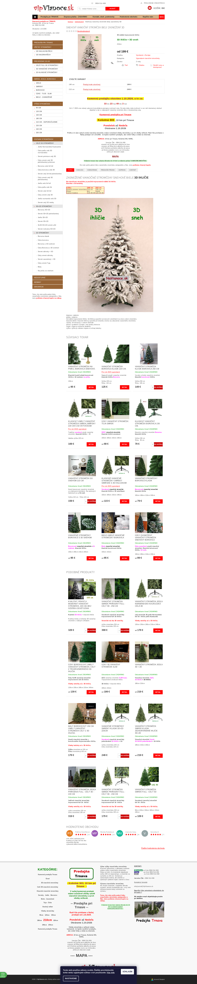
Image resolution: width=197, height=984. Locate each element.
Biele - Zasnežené (47, 899)
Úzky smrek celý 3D (45, 195)
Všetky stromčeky (47, 911)
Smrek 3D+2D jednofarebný (48, 214)
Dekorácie (39, 287)
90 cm (38, 108)
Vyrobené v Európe (143, 55)
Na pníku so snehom (45, 271)
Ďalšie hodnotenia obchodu (153, 848)
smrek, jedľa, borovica (45, 79)
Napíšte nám (148, 17)
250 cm (39, 132)
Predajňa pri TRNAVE (49, 17)
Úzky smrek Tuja (44, 263)
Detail (91, 387)
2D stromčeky (42, 233)
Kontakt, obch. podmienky (103, 17)
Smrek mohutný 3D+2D (46, 229)
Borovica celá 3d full (45, 166)
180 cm (39, 118)
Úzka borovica (43, 240)
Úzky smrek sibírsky (45, 255)
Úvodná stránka (35, 17)
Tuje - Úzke (48, 902)
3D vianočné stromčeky (47, 69)
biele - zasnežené (44, 97)
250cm (50, 925)
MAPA (115, 156)
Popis (70, 170)
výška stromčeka (42, 104)
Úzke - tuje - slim (44, 93)
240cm (44, 925)
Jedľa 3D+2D (43, 217)
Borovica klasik (43, 236)
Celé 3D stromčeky (45, 143)
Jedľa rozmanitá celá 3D (47, 198)
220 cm (39, 125)
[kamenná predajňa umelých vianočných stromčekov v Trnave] (81, 873)
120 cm (39, 111)
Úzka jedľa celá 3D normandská (45, 151)
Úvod (47, 878)
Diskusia (79, 170)
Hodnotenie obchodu (128, 17)
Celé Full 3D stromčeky (47, 65)
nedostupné (39, 278)
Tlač (126, 65)
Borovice (40, 90)
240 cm (39, 129)
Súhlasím (127, 972)
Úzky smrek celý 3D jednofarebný (45, 178)
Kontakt (133, 170)
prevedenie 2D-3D (42, 61)
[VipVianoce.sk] (55, 7)
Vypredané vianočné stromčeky (148, 58)
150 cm (39, 115)
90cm (41, 915)
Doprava (122, 170)
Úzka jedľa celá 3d (45, 187)
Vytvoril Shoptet (159, 979)
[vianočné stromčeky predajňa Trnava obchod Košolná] (149, 913)
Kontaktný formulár (140, 882)
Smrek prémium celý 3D (47, 156)
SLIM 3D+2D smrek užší (47, 225)
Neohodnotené (83, 31)
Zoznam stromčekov (43, 139)
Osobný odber (47, 907)
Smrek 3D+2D (43, 221)
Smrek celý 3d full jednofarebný (50, 174)
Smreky (39, 86)
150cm (53, 915)
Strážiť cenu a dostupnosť (158, 66)
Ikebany (37, 282)
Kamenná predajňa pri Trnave (115, 114)
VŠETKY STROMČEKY (42, 47)
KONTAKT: (138, 866)
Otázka (141, 65)
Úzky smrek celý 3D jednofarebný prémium (46, 161)
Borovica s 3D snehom (46, 244)
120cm (47, 915)
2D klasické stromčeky (46, 72)
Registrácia (160, 3)
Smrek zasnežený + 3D (46, 259)
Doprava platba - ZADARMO (75, 17)
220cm (55, 920)
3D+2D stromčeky (44, 206)
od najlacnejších (44, 51)
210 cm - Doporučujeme (46, 122)
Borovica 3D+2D (44, 210)
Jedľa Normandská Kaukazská (49, 147)
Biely (39, 267)
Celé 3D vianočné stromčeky (47, 887)
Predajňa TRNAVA (108, 170)
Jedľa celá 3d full (44, 183)
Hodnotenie (92, 170)
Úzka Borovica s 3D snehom (48, 248)
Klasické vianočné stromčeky (47, 891)
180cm (39, 920)
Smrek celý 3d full (44, 191)
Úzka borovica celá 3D (46, 170)
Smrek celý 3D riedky (46, 202)
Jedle (38, 83)
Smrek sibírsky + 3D (45, 251)
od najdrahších (43, 55)
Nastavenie (71, 978)
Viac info (111, 973)
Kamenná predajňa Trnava (47, 874)
